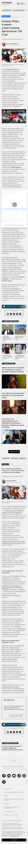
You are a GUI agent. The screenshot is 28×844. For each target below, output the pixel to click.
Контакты (7, 803)
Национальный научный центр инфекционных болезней (13, 542)
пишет (23, 73)
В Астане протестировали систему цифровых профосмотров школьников (12, 747)
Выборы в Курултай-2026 (11, 815)
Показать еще (14, 451)
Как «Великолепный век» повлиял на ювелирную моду (13, 395)
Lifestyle (6, 4)
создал (20, 104)
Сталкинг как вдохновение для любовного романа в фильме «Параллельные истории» (13, 423)
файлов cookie (14, 836)
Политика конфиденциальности (14, 792)
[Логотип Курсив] (7, 2)
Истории (14, 458)
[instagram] (4, 776)
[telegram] (9, 776)
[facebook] (4, 782)
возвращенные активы (10, 687)
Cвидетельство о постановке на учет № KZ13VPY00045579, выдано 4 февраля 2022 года (12, 828)
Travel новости (18, 10)
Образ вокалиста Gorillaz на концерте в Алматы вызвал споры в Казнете (13, 370)
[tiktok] (19, 776)
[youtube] (14, 776)
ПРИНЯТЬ (14, 840)
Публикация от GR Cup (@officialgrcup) (14, 225)
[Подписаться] (25, 768)
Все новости (7, 10)
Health (5, 464)
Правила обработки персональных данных (14, 800)
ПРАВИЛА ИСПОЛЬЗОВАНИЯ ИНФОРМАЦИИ (11, 808)
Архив (6, 795)
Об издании (7, 788)
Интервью (6, 458)
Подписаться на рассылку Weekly (13, 766)
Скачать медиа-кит (9, 811)
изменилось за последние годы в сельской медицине (13, 511)
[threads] (24, 776)
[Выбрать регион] (18, 4)
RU (21, 3)
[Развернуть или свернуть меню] (25, 4)
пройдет (16, 289)
